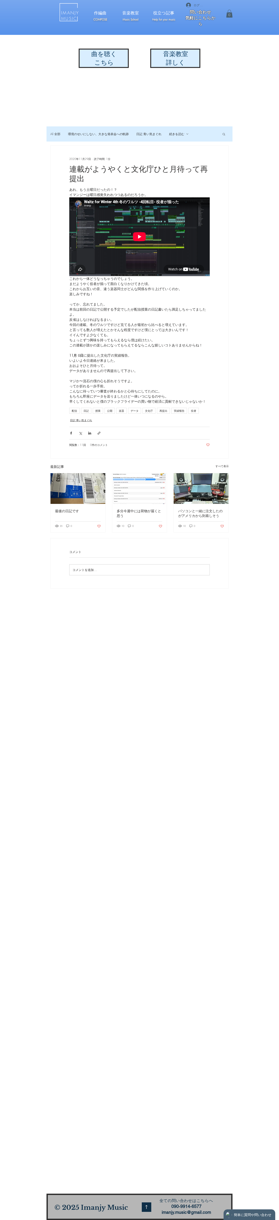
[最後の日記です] (77, 488)
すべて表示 (222, 466)
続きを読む (176, 134)
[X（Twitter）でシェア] (80, 433)
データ (135, 411)
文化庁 (149, 411)
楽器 (121, 411)
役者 (193, 411)
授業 (98, 411)
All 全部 (55, 134)
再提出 (163, 411)
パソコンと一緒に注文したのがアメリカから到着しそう (200, 513)
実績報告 (179, 411)
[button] (229, 14)
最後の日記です (67, 511)
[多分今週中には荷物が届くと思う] (139, 488)
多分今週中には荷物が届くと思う (139, 513)
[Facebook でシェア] (71, 433)
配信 (74, 411)
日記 (86, 411)
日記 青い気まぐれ (149, 134)
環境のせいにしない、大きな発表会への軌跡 (98, 134)
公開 (109, 411)
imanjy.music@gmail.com (186, 1212)
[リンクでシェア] (99, 433)
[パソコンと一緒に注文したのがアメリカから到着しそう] (201, 488)
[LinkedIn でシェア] (89, 433)
